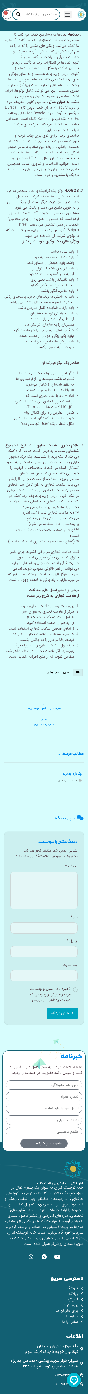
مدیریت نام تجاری (58, 672)
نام (74, 917)
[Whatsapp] (31, 1256)
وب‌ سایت (70, 965)
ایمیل (72, 941)
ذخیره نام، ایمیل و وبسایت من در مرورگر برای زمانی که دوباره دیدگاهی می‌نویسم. (50, 994)
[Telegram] (44, 1256)
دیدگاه (71, 866)
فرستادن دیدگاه (62, 1013)
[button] (68, 14)
